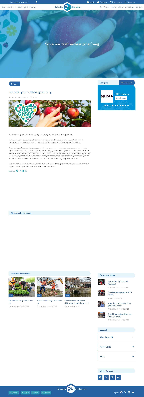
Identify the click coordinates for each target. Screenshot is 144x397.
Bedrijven (139, 7)
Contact (26, 393)
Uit (100, 7)
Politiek (19, 7)
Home (3, 7)
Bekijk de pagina (121, 98)
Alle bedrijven (125, 83)
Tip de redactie (116, 2)
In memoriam (129, 7)
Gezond (120, 7)
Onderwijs (33, 7)
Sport (26, 7)
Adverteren (130, 2)
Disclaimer (47, 393)
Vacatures (103, 2)
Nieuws (9, 7)
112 (14, 7)
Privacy (36, 393)
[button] (105, 106)
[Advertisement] (50, 192)
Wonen (113, 7)
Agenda (92, 2)
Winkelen (106, 7)
